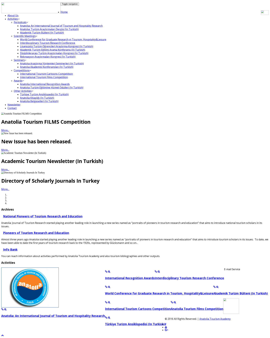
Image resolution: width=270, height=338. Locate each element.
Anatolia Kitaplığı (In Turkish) (37, 98)
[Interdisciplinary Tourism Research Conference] (156, 271)
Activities (13, 19)
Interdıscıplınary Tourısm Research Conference (47, 43)
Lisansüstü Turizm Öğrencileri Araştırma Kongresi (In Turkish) (56, 46)
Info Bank (10, 249)
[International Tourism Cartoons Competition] (106, 302)
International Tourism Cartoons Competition (138, 309)
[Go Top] (2, 335)
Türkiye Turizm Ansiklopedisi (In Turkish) (44, 94)
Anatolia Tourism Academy (215, 319)
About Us (13, 15)
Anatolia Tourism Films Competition (197, 309)
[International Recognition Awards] (106, 271)
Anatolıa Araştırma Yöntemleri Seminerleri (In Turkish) (52, 63)
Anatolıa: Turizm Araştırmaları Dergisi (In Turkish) (49, 29)
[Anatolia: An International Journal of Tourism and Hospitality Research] (2, 309)
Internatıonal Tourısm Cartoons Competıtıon (46, 73)
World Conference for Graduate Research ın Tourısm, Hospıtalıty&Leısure (63, 39)
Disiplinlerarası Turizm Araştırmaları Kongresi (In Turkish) (54, 53)
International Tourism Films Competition (44, 77)
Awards (18, 80)
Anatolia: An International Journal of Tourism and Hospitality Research (53, 316)
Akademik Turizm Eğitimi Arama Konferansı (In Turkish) (52, 49)
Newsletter (14, 104)
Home (64, 12)
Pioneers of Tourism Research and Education (36, 233)
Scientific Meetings (25, 36)
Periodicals (20, 22)
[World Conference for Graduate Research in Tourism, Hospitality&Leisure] (106, 287)
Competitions (22, 70)
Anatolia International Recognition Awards (45, 84)
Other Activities (23, 91)
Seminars (19, 60)
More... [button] (5, 130)
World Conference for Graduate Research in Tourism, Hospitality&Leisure (159, 293)
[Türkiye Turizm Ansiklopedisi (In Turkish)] (106, 317)
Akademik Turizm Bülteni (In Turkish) (42, 32)
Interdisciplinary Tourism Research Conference (189, 278)
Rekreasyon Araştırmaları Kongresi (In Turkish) (47, 56)
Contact (12, 108)
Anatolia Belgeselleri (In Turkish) (39, 101)
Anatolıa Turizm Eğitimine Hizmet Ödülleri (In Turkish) (51, 87)
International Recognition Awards (130, 278)
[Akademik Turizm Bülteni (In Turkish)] (214, 287)
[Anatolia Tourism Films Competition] (172, 302)
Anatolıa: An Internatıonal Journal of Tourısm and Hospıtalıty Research (61, 25)
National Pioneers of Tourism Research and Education (42, 216)
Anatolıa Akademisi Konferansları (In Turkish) (46, 67)
